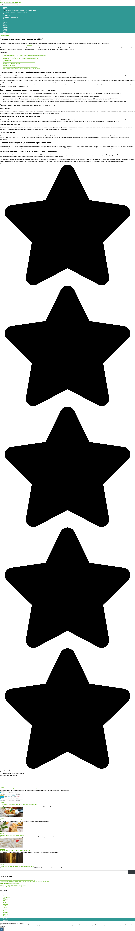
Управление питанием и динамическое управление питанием (19, 62)
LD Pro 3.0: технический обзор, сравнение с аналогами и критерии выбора (19, 789)
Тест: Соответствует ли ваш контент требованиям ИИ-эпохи (21, 10)
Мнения (5, 30)
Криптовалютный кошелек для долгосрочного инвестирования (17, 866)
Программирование (8, 916)
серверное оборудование (37, 98)
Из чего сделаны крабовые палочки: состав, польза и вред (15, 850)
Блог (4, 20)
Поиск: (2, 4)
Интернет (5, 13)
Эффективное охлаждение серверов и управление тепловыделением (21, 57)
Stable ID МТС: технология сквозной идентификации (13, 885)
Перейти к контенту (5, 0)
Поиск (1, 869)
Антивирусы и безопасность (10, 17)
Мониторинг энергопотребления (11, 63)
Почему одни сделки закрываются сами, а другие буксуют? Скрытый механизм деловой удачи (25, 881)
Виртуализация (7, 60)
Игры (4, 19)
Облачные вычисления (9, 65)
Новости (5, 25)
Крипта (5, 22)
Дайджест (5, 32)
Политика (5, 920)
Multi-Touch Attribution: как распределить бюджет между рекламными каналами (21, 886)
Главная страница (4, 35)
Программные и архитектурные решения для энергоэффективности (21, 58)
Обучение (5, 27)
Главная (5, 7)
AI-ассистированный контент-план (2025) (16, 12)
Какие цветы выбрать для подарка (9, 883)
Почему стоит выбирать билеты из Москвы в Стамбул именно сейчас (18, 804)
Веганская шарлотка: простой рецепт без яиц (12, 835)
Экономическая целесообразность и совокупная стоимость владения (21, 68)
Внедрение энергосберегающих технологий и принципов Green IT (20, 67)
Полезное (5, 8)
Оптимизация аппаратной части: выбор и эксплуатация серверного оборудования (24, 55)
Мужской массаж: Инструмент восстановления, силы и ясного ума (17, 880)
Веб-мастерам (6, 15)
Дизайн (5, 29)
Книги (4, 24)
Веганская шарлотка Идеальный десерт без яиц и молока (15, 819)
